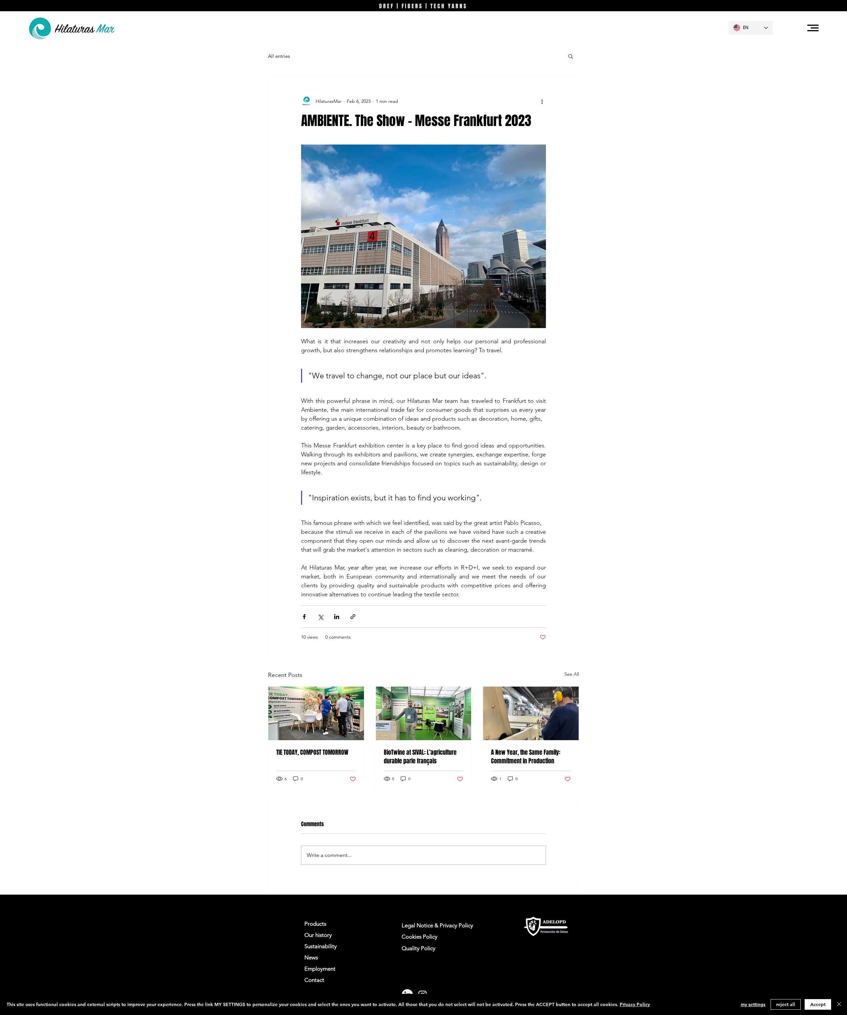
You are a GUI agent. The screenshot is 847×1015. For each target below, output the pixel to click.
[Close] (839, 1004)
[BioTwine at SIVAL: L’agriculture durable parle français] (423, 713)
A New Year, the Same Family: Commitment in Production (525, 756)
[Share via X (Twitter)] (320, 616)
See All (571, 674)
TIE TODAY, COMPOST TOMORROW (312, 752)
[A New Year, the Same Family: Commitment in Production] (531, 713)
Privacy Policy (635, 1004)
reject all (785, 1004)
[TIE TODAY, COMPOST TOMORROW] (316, 713)
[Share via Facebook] (304, 616)
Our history (318, 935)
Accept (817, 1004)
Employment (319, 968)
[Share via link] (353, 616)
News (311, 957)
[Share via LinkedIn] (337, 616)
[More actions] (542, 101)
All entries (279, 56)
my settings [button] (753, 1004)
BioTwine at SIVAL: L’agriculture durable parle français (420, 756)
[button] (813, 28)
